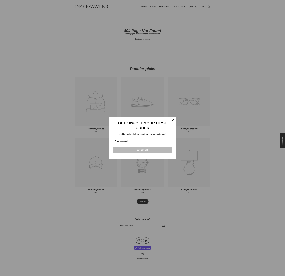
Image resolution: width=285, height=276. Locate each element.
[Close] (173, 120)
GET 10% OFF (142, 150)
